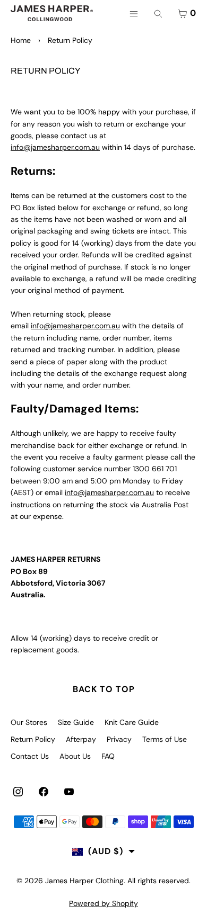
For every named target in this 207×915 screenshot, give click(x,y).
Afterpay (81, 739)
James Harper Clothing (84, 880)
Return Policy (33, 739)
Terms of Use (164, 739)
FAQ (108, 756)
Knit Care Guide (132, 722)
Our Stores (29, 722)
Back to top (104, 689)
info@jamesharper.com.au (55, 147)
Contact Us (30, 756)
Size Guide (76, 722)
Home (21, 40)
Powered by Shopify (103, 903)
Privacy (119, 739)
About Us (75, 756)
